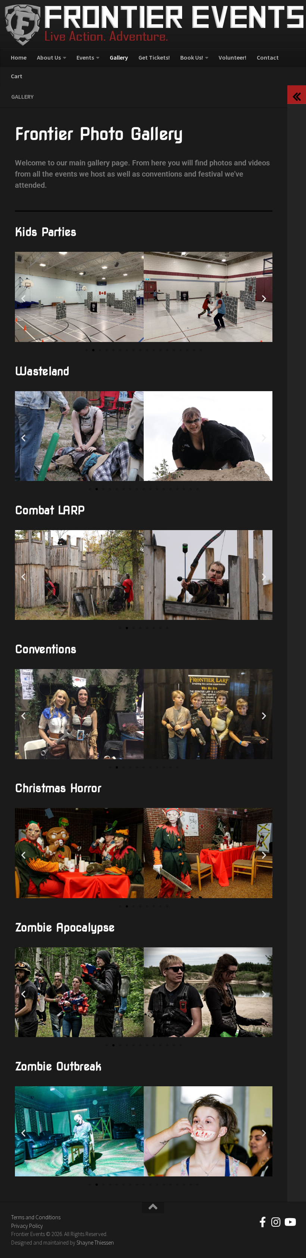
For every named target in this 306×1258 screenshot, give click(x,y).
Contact (268, 57)
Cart (16, 76)
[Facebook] (262, 1222)
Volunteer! (232, 57)
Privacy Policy (27, 1225)
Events (85, 57)
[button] (23, 298)
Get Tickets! (154, 57)
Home (18, 57)
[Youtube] (289, 1222)
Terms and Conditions (35, 1217)
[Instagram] (276, 1222)
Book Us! (191, 57)
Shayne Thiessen (95, 1242)
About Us (49, 57)
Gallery (119, 57)
